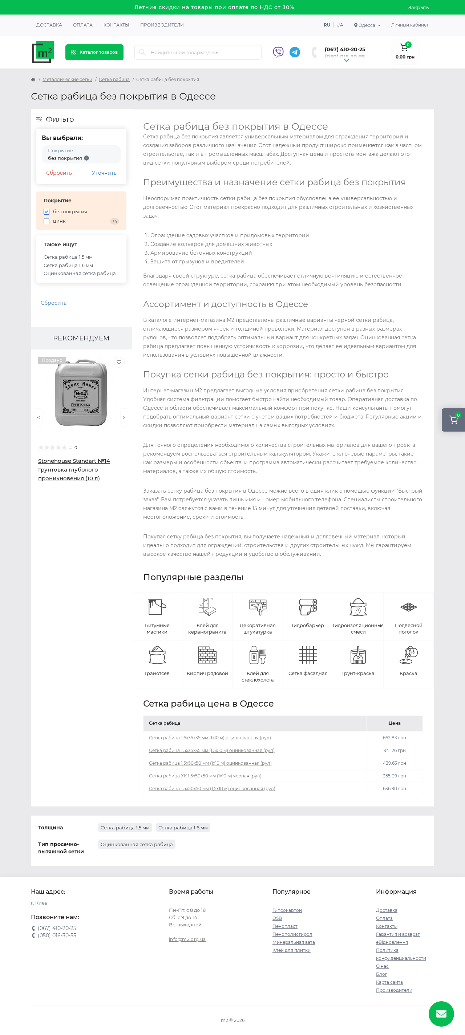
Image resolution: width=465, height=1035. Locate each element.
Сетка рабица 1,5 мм (68, 257)
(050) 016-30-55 (345, 56)
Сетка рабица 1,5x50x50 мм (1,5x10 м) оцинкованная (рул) (212, 788)
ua (339, 25)
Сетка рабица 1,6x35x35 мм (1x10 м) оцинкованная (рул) (210, 737)
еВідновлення (392, 942)
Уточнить (104, 173)
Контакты (116, 25)
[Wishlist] (119, 362)
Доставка (49, 25)
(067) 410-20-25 (345, 49)
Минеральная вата (293, 942)
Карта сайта (389, 982)
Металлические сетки (67, 79)
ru (327, 25)
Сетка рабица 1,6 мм (68, 265)
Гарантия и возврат (398, 934)
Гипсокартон (287, 910)
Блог (381, 974)
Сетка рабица (114, 79)
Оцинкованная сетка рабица (80, 273)
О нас (382, 966)
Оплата (83, 25)
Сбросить (59, 173)
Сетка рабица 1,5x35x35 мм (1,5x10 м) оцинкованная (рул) (212, 750)
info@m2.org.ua (187, 939)
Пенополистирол (292, 934)
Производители (162, 25)
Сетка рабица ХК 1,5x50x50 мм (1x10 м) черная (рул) (205, 776)
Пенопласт (285, 926)
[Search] (142, 52)
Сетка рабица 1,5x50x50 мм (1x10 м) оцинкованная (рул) (210, 763)
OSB (277, 918)
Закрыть (418, 7)
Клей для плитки (291, 950)
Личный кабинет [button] (410, 25)
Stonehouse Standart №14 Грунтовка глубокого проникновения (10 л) (74, 469)
